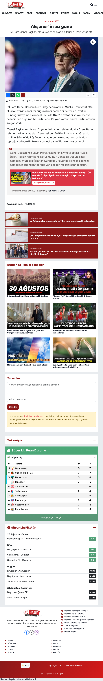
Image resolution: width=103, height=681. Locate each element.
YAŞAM (87, 13)
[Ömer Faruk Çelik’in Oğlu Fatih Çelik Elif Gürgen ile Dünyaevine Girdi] (28, 315)
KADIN (10, 649)
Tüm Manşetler (71, 625)
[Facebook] (26, 632)
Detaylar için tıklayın (51, 517)
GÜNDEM (7, 13)
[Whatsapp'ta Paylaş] (18, 95)
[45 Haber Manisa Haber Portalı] (15, 5)
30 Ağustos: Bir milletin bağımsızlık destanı (27, 296)
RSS (26, 665)
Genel (10, 640)
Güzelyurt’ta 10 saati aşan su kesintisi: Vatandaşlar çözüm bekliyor (71, 366)
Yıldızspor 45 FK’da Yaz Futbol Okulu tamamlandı (70, 331)
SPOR (30, 13)
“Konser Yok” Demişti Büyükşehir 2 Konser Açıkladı (72, 297)
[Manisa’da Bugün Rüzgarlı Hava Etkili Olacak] (28, 350)
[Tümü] (94, 440)
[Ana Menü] (95, 4)
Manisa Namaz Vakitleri (75, 616)
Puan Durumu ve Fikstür (75, 622)
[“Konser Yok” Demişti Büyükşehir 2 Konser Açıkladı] (74, 281)
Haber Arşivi (70, 631)
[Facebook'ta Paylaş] (8, 95)
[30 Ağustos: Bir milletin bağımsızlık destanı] (28, 281)
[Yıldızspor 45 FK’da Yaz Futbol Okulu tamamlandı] (74, 315)
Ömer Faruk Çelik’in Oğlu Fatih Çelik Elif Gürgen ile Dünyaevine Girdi (25, 331)
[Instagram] (36, 632)
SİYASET (19, 13)
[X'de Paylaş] (12, 95)
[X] (31, 632)
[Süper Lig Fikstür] (94, 527)
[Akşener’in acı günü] (51, 64)
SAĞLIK (76, 13)
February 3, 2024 (56, 190)
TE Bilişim (58, 674)
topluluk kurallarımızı (34, 416)
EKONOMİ (41, 13)
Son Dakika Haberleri (74, 629)
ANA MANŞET (51, 21)
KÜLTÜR (56, 652)
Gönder (13, 407)
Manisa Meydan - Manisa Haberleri (18, 679)
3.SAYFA (54, 13)
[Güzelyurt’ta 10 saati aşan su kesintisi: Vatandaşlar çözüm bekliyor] (74, 350)
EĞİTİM (65, 13)
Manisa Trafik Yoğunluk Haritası (79, 620)
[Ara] (91, 4)
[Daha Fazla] (23, 95)
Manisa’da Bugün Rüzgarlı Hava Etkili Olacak (27, 365)
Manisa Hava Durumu (74, 613)
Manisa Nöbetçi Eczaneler (76, 611)
